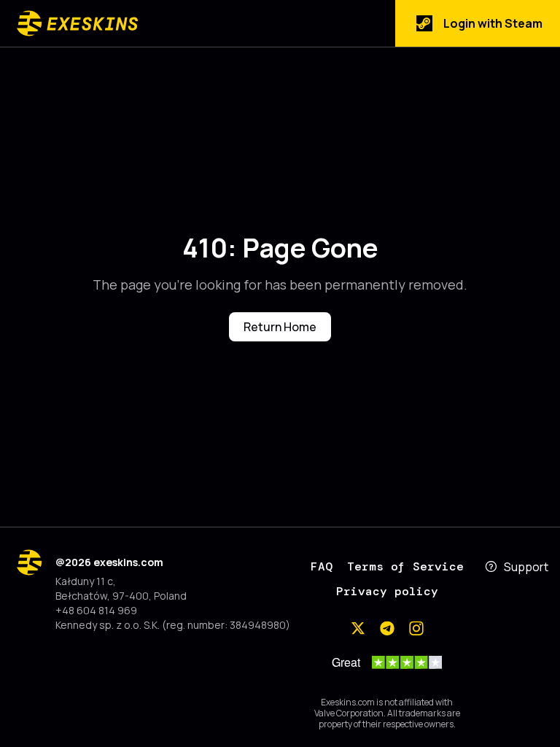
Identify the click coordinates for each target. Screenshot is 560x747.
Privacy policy (387, 591)
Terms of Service (405, 566)
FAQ (321, 566)
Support (526, 567)
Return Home (280, 327)
